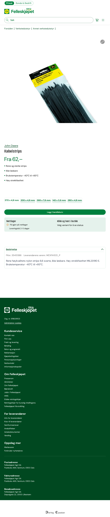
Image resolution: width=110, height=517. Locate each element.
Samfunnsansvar (11, 425)
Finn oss (7, 339)
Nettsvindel (9, 363)
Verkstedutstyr (23, 28)
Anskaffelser (9, 428)
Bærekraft (8, 389)
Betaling (7, 346)
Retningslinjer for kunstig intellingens (20, 403)
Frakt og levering (11, 342)
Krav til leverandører (13, 421)
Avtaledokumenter (12, 432)
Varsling (7, 435)
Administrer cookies (12, 323)
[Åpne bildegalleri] (102, 42)
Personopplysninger (12, 359)
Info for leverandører (13, 418)
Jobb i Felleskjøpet (12, 392)
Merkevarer (9, 447)
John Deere (11, 145)
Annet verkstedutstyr (43, 28)
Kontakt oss (9, 335)
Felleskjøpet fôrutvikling (14, 406)
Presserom (8, 378)
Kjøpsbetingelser (11, 356)
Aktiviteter (8, 382)
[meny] (103, 20)
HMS (6, 396)
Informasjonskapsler (13, 366)
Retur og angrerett (12, 349)
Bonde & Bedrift (23, 3)
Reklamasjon (9, 352)
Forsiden (8, 28)
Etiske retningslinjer (12, 399)
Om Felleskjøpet (11, 385)
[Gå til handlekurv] (97, 20)
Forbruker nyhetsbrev (13, 451)
